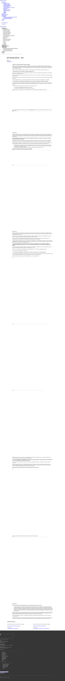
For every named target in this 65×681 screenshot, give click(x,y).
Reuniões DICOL (9, 61)
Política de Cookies (5, 665)
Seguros (5, 11)
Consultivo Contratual (7, 3)
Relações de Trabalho (7, 4)
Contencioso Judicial (6, 10)
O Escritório (3, 652)
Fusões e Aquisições (6, 6)
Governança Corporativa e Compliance (9, 7)
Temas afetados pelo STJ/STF (8, 18)
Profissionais (3, 13)
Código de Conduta (5, 666)
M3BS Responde (4, 15)
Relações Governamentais (7, 9)
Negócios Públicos (6, 8)
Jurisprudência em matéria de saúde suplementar (10, 48)
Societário (5, 12)
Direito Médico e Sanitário (7, 5)
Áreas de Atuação (4, 2)
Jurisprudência (4, 16)
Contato (3, 20)
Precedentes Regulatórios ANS (8, 17)
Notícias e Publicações (5, 14)
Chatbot (3, 19)
